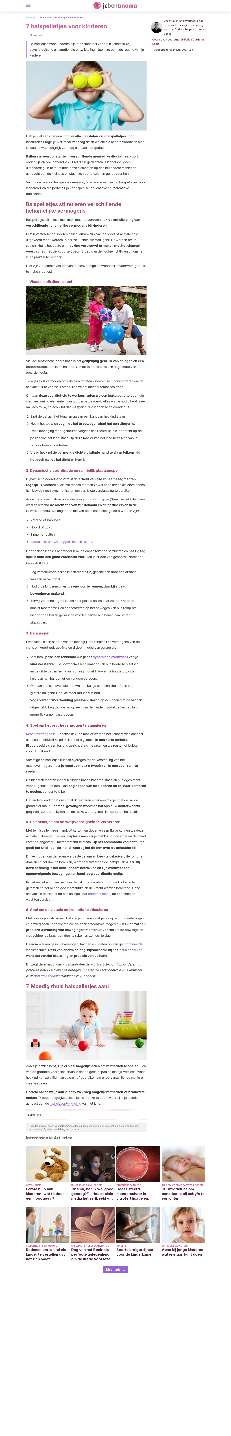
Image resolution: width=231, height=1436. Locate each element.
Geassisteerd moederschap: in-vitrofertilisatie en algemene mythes (132, 1194)
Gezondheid (34, 1185)
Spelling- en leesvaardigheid (90, 1245)
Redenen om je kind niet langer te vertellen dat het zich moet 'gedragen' (47, 1254)
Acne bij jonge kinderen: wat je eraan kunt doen (183, 1252)
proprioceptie (99, 499)
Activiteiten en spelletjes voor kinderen (61, 17)
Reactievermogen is (40, 734)
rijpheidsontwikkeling (65, 1103)
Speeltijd (31, 17)
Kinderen (122, 1245)
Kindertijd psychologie (86, 1185)
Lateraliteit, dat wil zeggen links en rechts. (61, 542)
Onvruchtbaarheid (128, 1185)
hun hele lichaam (47, 976)
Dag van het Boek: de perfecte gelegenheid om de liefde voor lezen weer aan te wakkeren (92, 1254)
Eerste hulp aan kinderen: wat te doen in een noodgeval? (47, 1194)
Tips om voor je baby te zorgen (182, 1185)
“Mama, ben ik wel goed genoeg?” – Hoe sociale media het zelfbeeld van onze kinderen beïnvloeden (92, 1194)
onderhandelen (99, 894)
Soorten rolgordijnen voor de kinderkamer (134, 1252)
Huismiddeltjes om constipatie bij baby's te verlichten (183, 1194)
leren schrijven (131, 950)
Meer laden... (115, 1269)
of (87, 499)
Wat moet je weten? (175, 1245)
